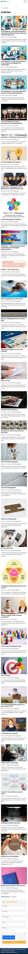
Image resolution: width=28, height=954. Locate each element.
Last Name (4, 911)
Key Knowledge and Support (11, 162)
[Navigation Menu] (25, 1)
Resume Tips (5, 380)
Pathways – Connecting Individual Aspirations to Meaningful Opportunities (13, 247)
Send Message (14, 942)
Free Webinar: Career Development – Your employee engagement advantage (14, 63)
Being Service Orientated (10, 856)
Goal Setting (5, 675)
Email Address (6, 916)
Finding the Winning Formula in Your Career (13, 587)
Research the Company (9, 410)
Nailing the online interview (10, 823)
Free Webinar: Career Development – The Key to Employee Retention (14, 92)
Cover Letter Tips (7, 548)
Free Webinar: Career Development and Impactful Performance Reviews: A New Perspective (14, 33)
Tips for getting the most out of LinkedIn (12, 350)
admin (15, 37)
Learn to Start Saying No (9, 462)
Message (4, 927)
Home (2, 8)
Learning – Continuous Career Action (14, 137)
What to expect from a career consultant (11, 616)
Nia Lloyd (15, 67)
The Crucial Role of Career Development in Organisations (11, 122)
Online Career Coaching (9, 763)
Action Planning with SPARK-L (11, 219)
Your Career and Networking (11, 646)
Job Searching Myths (8, 488)
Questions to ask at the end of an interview (12, 431)
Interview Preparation (8, 519)
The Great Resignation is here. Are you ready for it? (13, 705)
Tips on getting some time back (12, 299)
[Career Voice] (5, 1)
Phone (3, 922)
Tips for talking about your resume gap (13, 319)
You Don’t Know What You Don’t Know (12, 793)
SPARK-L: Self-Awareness (10, 269)
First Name (4, 905)
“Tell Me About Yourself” (9, 733)
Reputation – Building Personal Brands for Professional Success (12, 188)
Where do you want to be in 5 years (13, 886)
